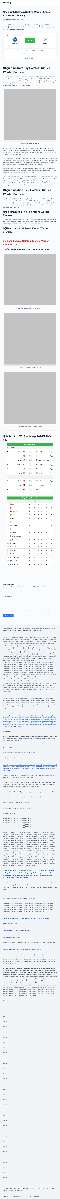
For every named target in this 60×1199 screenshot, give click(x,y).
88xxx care (6, 662)
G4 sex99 (20, 1190)
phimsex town (49, 972)
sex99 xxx (48, 628)
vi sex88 (5, 628)
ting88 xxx (28, 628)
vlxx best (9, 885)
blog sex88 (45, 782)
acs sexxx (20, 758)
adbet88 (13, 758)
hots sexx (36, 883)
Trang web (44, 591)
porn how (27, 662)
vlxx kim (39, 786)
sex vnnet (20, 885)
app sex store (20, 662)
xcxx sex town (28, 972)
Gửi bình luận (8, 615)
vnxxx (16, 707)
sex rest (18, 887)
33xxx (38, 1188)
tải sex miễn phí (16, 970)
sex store (11, 802)
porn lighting (45, 1188)
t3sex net (12, 883)
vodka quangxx (7, 1188)
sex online (21, 707)
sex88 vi (10, 628)
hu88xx (5, 802)
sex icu (7, 630)
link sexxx (6, 942)
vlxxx (49, 641)
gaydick (25, 637)
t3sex (23, 887)
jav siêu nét (49, 639)
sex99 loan (41, 628)
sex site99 (26, 1188)
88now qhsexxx (22, 753)
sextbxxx (5, 987)
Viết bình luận (8, 596)
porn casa (43, 792)
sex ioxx (26, 707)
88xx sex (20, 972)
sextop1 (5, 637)
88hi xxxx (14, 753)
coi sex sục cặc (13, 641)
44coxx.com (37, 942)
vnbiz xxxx (6, 887)
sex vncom (32, 885)
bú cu (27, 639)
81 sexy (13, 1190)
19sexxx (28, 660)
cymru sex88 (7, 792)
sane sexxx (24, 883)
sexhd (8, 639)
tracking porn (7, 758)
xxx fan (47, 887)
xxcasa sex (6, 797)
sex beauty (18, 942)
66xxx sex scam (25, 808)
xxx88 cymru (15, 792)
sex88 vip (21, 628)
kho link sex (45, 646)
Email (24, 591)
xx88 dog (26, 802)
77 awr (24, 942)
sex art (52, 887)
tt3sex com (21, 672)
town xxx (9, 972)
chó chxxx (17, 987)
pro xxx (16, 628)
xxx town (46, 970)
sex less (17, 639)
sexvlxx (33, 641)
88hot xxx (13, 813)
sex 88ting (35, 628)
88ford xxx (30, 630)
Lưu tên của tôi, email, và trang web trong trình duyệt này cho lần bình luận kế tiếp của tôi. (27, 611)
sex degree (23, 630)
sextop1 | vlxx (22, 654)
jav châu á (42, 639)
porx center (30, 942)
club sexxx (50, 885)
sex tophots (37, 630)
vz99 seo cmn (18, 1188)
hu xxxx (12, 630)
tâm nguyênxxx (7, 698)
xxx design (19, 802)
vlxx (10, 637)
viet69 (20, 637)
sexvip (39, 641)
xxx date (17, 883)
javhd (12, 639)
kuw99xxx (15, 808)
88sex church (7, 753)
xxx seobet (39, 885)
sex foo (33, 1188)
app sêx (14, 885)
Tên (5, 591)
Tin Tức (23, 19)
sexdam (14, 637)
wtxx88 (11, 987)
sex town (48, 883)
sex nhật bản (32, 637)
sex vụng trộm (42, 637)
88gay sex (6, 813)
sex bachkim (25, 970)
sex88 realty (31, 753)
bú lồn (23, 639)
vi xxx (45, 885)
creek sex (13, 662)
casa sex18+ (50, 792)
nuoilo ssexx (33, 970)
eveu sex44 (52, 942)
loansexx (5, 1000)
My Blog (7, 2)
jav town (14, 972)
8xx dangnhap (35, 887)
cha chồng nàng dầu (39, 643)
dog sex (17, 630)
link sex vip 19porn (8, 832)
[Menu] (56, 2)
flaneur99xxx (7, 808)
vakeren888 (10, 707)
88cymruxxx (22, 792)
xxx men (27, 887)
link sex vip (22, 641)
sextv (28, 641)
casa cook (22, 797)
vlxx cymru (30, 792)
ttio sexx (5, 775)
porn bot (33, 660)
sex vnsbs (6, 883)
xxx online (26, 885)
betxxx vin (6, 955)
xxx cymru (37, 792)
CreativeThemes (34, 1196)
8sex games (16, 698)
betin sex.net (25, 786)
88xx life (32, 707)
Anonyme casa (14, 797)
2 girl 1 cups (34, 639)
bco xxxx (30, 883)
